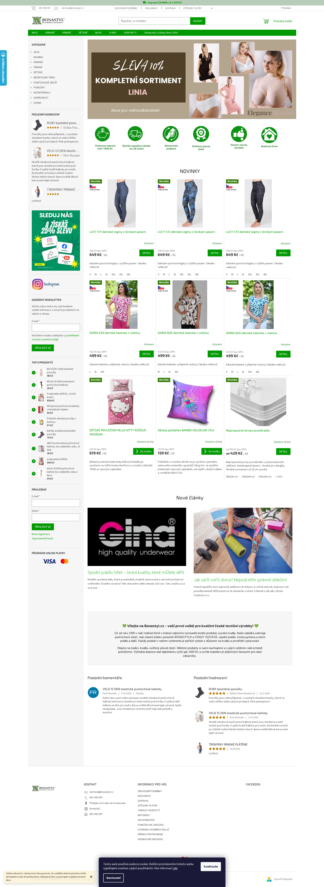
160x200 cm (264, 477)
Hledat (197, 21)
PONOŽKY (39, 87)
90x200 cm (232, 477)
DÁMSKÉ (38, 62)
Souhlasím (211, 866)
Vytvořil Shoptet (283, 879)
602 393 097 (96, 797)
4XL (129, 274)
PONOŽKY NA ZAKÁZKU (151, 825)
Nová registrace (41, 534)
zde (175, 868)
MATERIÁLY (144, 815)
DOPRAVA (170, 8)
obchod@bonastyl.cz (101, 792)
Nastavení (113, 878)
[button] (103, 79)
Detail (146, 252)
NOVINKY (38, 57)
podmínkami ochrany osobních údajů (55, 337)
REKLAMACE (151, 8)
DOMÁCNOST (41, 98)
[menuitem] (34, 33)
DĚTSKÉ (38, 72)
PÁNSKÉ (38, 67)
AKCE (37, 52)
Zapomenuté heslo (42, 538)
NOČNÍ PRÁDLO (42, 93)
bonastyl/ (94, 809)
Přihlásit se (43, 347)
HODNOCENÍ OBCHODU (150, 839)
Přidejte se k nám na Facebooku (107, 803)
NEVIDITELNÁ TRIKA (44, 77)
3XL (121, 274)
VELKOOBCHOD (146, 820)
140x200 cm (248, 477)
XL (106, 274)
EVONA (37, 103)
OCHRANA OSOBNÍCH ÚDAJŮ (153, 830)
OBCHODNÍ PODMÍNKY (126, 8)
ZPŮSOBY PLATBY (192, 8)
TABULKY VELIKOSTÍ (149, 810)
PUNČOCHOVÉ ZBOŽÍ (45, 83)
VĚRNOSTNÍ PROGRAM (150, 834)
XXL (113, 274)
